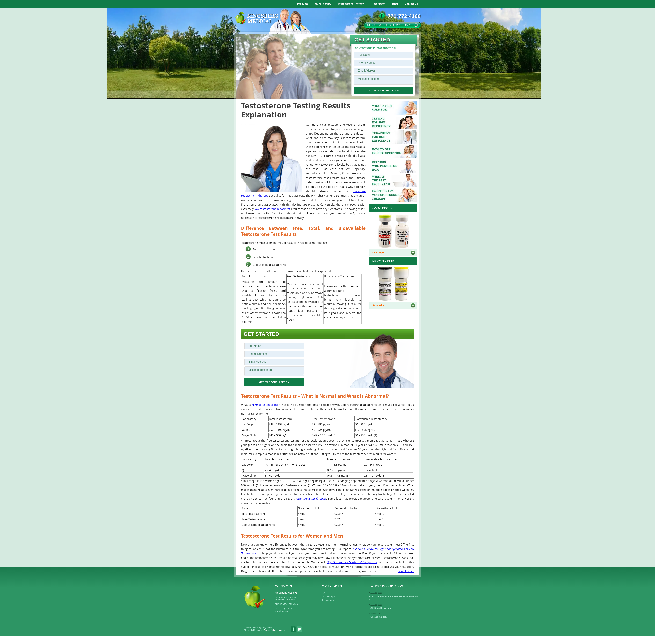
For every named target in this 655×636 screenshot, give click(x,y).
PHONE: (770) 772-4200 (286, 604)
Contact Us (411, 3)
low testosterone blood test (272, 209)
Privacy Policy (269, 630)
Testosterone (328, 600)
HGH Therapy (323, 3)
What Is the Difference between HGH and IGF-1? (393, 598)
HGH (324, 593)
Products (302, 3)
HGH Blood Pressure (380, 608)
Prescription (378, 3)
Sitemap (282, 630)
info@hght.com (282, 611)
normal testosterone (264, 405)
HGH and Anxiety (378, 617)
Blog (395, 3)
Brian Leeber (406, 571)
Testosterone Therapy (351, 3)
